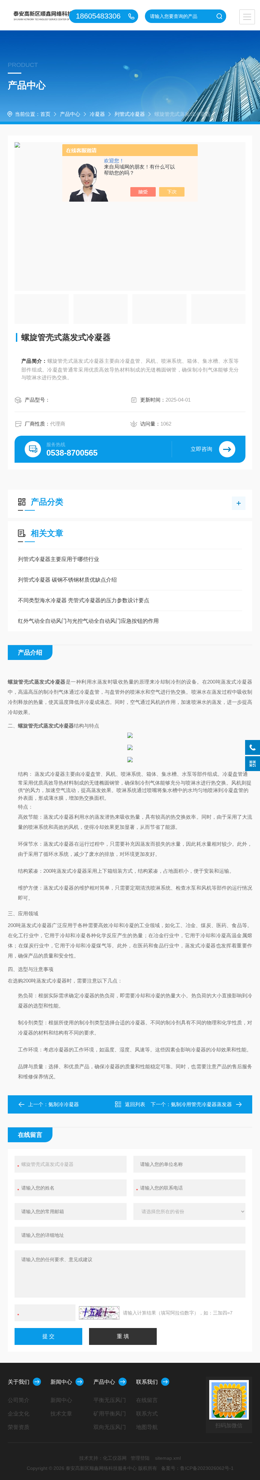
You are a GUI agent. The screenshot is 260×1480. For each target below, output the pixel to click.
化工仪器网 (115, 1458)
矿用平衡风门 (109, 1414)
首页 (45, 114)
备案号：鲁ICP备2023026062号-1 (197, 1468)
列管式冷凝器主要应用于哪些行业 (58, 559)
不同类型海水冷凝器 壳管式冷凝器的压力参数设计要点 (83, 600)
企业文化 (18, 1414)
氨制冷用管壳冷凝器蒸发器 (201, 1104)
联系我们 (147, 1382)
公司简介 (18, 1400)
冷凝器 (97, 114)
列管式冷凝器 (129, 114)
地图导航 (147, 1427)
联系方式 (147, 1414)
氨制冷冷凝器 (63, 1104)
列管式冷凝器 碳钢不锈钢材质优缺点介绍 (67, 580)
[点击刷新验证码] (99, 1313)
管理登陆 (140, 1458)
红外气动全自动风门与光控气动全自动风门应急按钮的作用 (88, 621)
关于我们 (18, 1382)
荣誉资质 (18, 1427)
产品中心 (70, 114)
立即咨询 (201, 449)
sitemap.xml (168, 1458)
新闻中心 (61, 1382)
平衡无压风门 (109, 1400)
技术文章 (61, 1414)
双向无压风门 (109, 1427)
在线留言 (147, 1400)
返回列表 (135, 1104)
